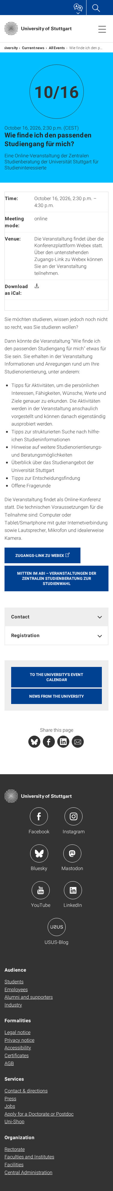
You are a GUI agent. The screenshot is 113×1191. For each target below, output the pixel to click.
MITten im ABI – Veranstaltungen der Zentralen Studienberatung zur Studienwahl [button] (56, 578)
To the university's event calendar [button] (56, 677)
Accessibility (18, 1047)
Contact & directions (26, 1090)
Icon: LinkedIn (73, 890)
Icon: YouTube (41, 890)
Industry (13, 1004)
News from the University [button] (56, 696)
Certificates (17, 1055)
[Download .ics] (36, 286)
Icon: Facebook (39, 816)
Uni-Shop (14, 1121)
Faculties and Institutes (29, 1156)
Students (14, 981)
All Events (57, 47)
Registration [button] (25, 635)
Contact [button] (20, 616)
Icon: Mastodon (72, 853)
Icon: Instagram (73, 816)
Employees (16, 989)
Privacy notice (19, 1040)
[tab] (56, 617)
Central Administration (28, 1172)
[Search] (95, 7)
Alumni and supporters (29, 997)
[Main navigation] (102, 29)
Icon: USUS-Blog (57, 927)
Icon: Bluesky (39, 853)
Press (10, 1098)
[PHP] (49, 742)
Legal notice (17, 1032)
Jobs (10, 1106)
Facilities (14, 1164)
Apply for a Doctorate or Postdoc (39, 1114)
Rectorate (15, 1149)
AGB (9, 1063)
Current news (33, 47)
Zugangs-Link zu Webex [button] (39, 555)
